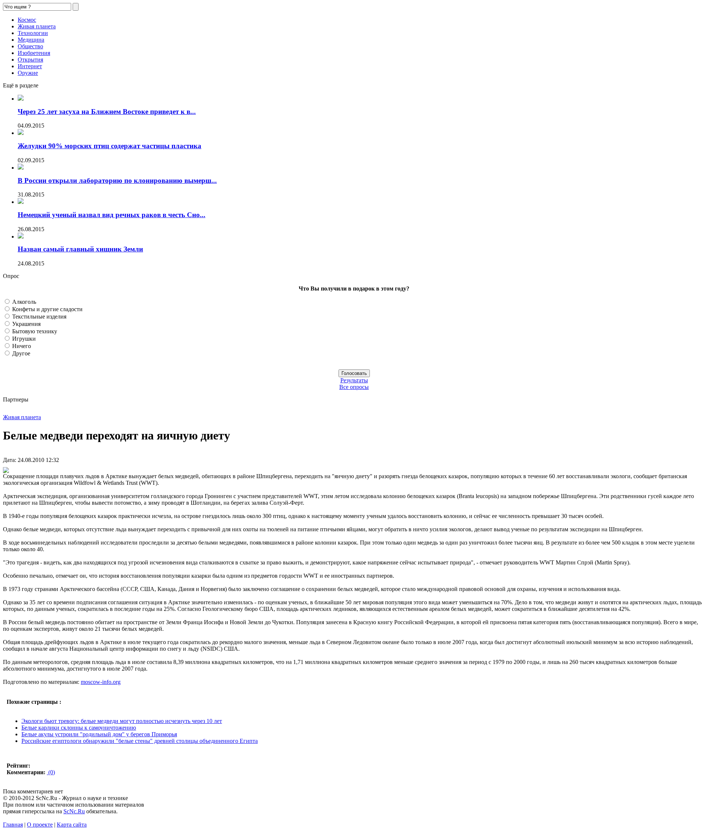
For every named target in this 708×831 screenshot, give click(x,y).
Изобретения (34, 53)
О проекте (40, 824)
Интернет (30, 66)
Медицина (31, 39)
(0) (51, 772)
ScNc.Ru (74, 811)
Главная (13, 824)
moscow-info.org (101, 682)
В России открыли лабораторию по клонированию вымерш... (117, 180)
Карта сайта (72, 824)
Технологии (33, 33)
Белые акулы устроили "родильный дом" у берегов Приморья (99, 734)
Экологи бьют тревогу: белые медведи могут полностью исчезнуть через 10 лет (121, 721)
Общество (30, 46)
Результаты (354, 380)
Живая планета (37, 26)
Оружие (28, 73)
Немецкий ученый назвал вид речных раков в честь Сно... (111, 215)
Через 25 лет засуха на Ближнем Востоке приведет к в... (107, 111)
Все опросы (354, 387)
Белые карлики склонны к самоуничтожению (78, 727)
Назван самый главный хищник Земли (80, 249)
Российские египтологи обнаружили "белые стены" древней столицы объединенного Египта (139, 741)
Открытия (30, 59)
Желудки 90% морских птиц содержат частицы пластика (109, 146)
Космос (27, 20)
